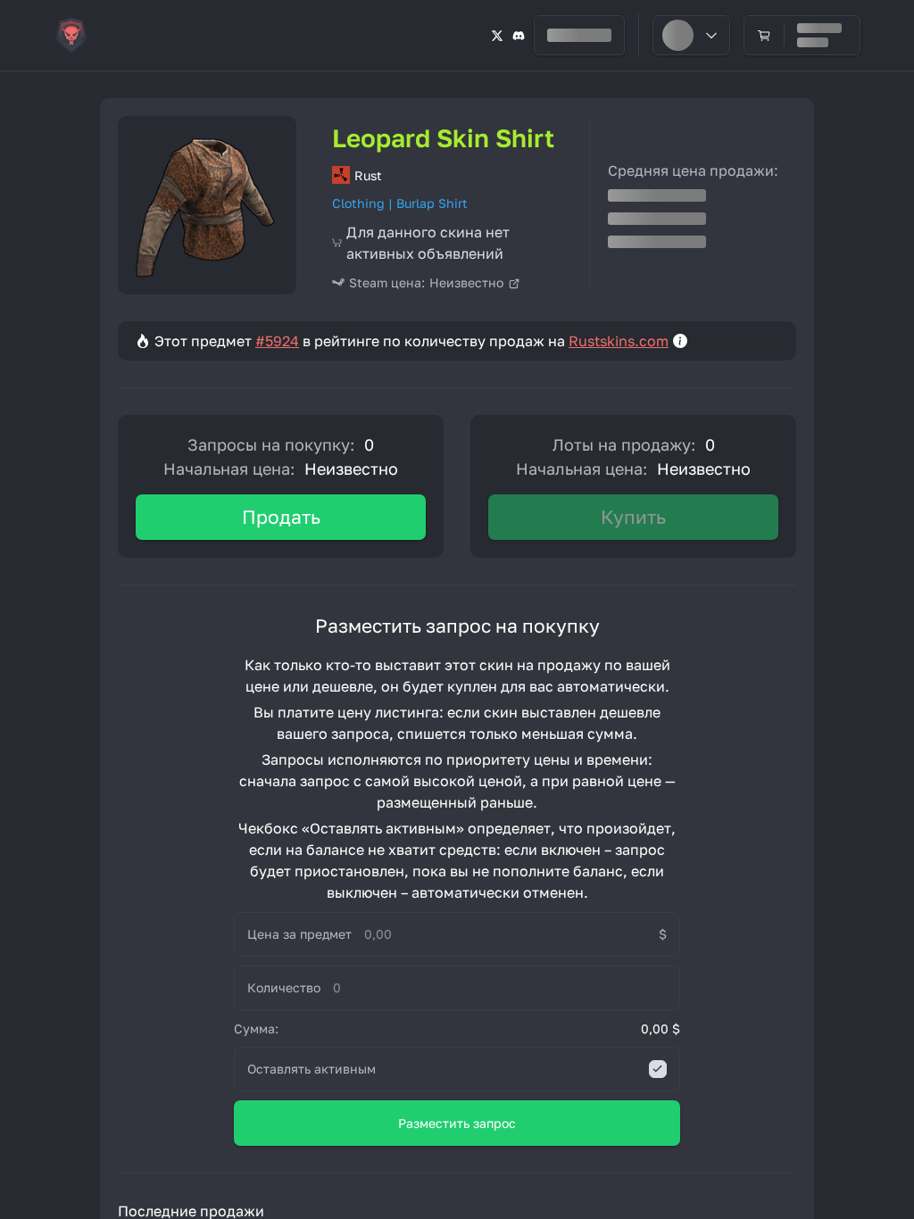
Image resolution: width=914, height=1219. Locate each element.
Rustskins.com (619, 341)
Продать (281, 516)
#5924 (277, 341)
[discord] (518, 35)
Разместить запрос (457, 1123)
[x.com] (497, 35)
